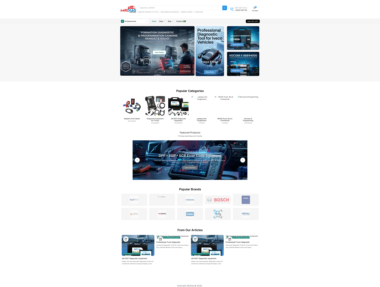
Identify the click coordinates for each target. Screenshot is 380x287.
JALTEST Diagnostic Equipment (131, 253)
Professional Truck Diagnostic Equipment (169, 237)
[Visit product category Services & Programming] (248, 106)
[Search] (224, 8)
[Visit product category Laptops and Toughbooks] (201, 106)
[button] (255, 9)
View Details (159, 52)
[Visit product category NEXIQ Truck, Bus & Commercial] (225, 106)
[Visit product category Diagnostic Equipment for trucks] (155, 106)
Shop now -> (237, 45)
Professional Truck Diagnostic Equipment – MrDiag (168, 242)
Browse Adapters (190, 168)
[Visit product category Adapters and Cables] (132, 106)
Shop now (210, 72)
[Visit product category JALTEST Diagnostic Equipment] (178, 106)
